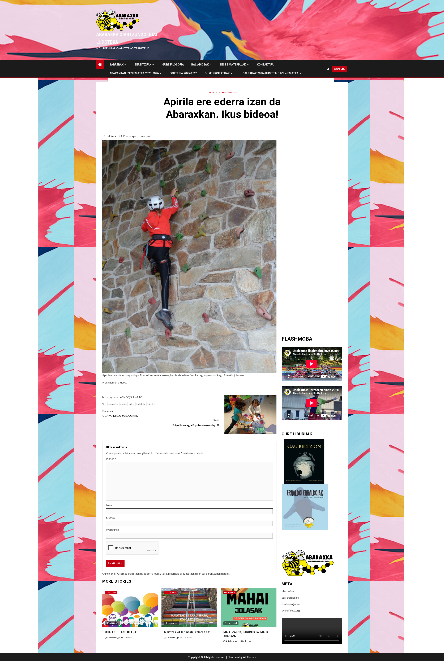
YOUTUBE (339, 68)
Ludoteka (212, 92)
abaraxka (113, 404)
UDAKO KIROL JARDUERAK (120, 413)
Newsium (233, 657)
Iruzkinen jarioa (291, 604)
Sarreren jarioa (290, 597)
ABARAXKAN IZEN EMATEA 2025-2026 (134, 73)
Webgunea (112, 529)
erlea (131, 404)
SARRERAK (116, 64)
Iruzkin (111, 458)
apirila (123, 404)
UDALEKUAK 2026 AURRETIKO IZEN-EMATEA (269, 73)
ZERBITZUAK (142, 64)
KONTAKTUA (265, 64)
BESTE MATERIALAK (233, 64)
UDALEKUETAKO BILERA (120, 632)
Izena (109, 505)
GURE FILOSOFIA (173, 64)
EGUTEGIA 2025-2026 (183, 73)
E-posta (110, 517)
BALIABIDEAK (200, 64)
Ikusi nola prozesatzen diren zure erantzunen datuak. (199, 573)
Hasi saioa (288, 591)
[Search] (328, 69)
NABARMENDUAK (227, 92)
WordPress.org (291, 610)
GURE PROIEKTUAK (217, 73)
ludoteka (141, 404)
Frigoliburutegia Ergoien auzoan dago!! (195, 423)
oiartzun (152, 404)
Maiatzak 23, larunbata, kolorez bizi (187, 632)
